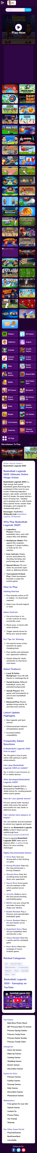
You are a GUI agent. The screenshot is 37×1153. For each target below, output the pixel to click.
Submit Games (13, 1107)
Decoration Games (15, 1069)
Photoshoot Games (15, 1095)
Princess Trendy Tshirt (16, 1042)
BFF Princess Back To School (19, 1027)
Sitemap (10, 1122)
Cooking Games (13, 1057)
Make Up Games (14, 1053)
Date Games (12, 1088)
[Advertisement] (18, 64)
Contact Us (11, 1111)
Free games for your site (17, 1104)
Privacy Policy (13, 1115)
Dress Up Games (14, 1050)
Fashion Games (13, 1080)
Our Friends (12, 1119)
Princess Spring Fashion (17, 1030)
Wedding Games (14, 1061)
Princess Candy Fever (16, 1034)
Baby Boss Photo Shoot (17, 1023)
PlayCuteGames (14, 1132)
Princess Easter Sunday (17, 1038)
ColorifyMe (11, 1140)
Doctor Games (13, 1065)
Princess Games (14, 1077)
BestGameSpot (13, 1136)
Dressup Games (14, 1084)
